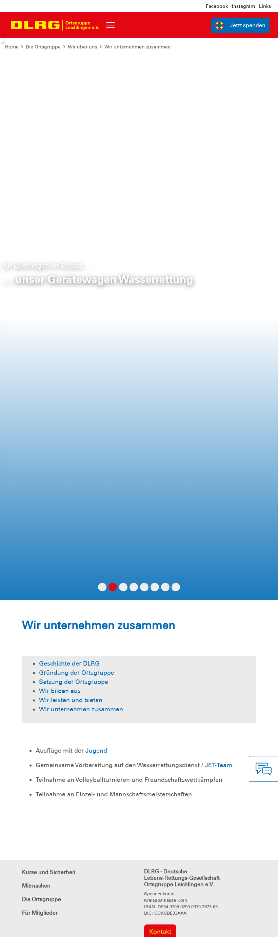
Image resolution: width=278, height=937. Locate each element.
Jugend (96, 750)
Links (265, 6)
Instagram (243, 6)
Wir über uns (82, 46)
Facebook (217, 6)
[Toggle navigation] (110, 25)
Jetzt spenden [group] (247, 25)
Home (12, 46)
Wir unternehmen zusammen (137, 46)
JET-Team (218, 765)
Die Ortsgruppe (43, 46)
